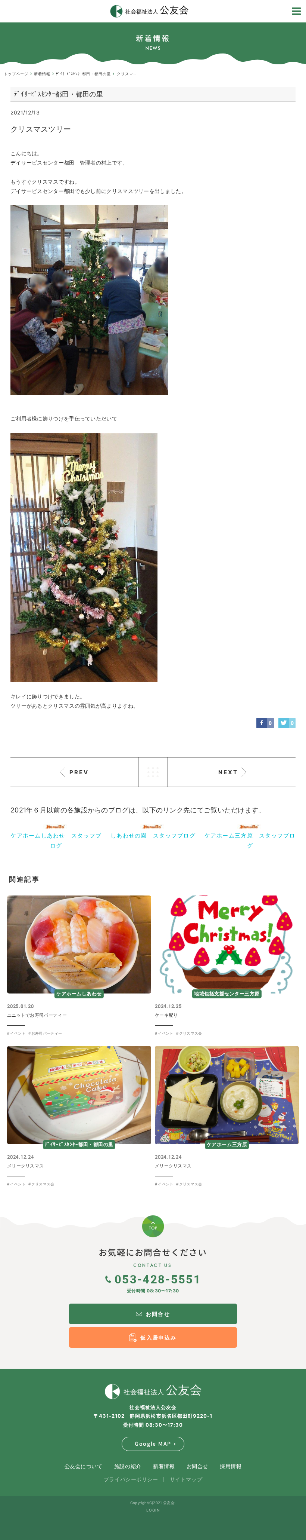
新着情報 (164, 1466)
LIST (153, 772)
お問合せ (197, 1466)
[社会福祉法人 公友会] (153, 1391)
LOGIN (153, 1510)
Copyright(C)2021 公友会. (153, 1503)
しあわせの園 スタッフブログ (153, 835)
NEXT (228, 772)
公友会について (84, 1466)
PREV (79, 772)
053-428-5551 (158, 1279)
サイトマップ (186, 1479)
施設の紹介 (127, 1466)
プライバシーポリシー (131, 1479)
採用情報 (230, 1466)
